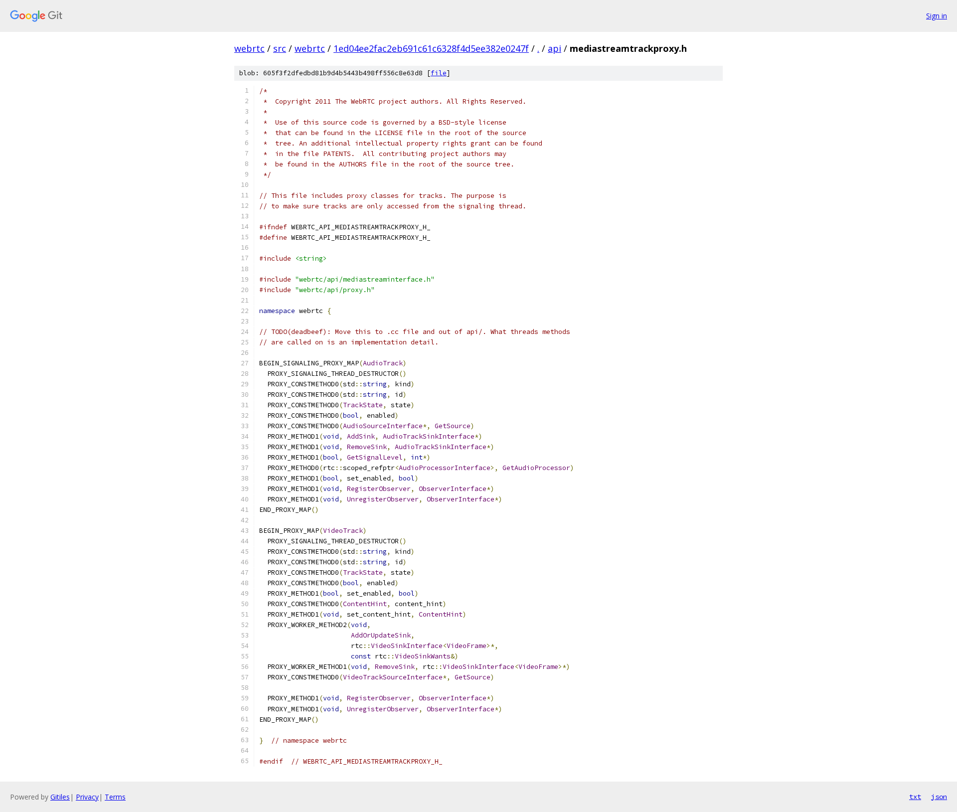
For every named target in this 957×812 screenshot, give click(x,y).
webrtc (249, 48)
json (939, 796)
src (279, 48)
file (439, 73)
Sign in (936, 15)
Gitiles (60, 797)
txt (915, 796)
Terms (115, 797)
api (554, 48)
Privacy (87, 797)
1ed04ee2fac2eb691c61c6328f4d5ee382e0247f (431, 48)
